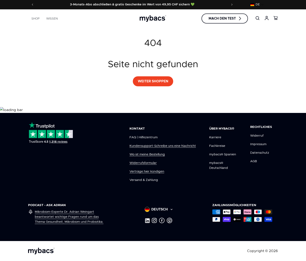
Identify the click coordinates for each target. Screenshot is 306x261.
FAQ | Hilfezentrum (143, 137)
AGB (253, 161)
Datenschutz (259, 152)
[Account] (266, 18)
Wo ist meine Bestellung (147, 154)
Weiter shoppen (153, 81)
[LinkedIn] (147, 220)
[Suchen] (257, 18)
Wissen (52, 18)
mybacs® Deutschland (218, 165)
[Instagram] (154, 220)
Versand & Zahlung (143, 180)
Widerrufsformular (143, 163)
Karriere (215, 137)
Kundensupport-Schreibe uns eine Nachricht (162, 145)
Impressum (258, 144)
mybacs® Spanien (222, 154)
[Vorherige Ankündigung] (32, 5)
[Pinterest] (169, 220)
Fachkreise (217, 145)
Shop (35, 18)
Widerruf (257, 135)
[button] (257, 4)
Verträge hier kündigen (146, 171)
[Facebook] (162, 220)
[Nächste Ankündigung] (232, 5)
